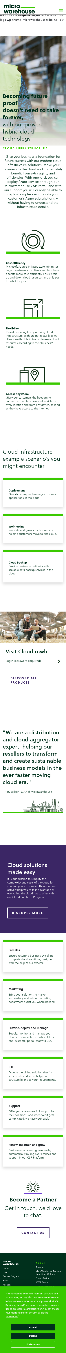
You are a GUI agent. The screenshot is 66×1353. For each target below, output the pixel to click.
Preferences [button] (12, 1316)
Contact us (33, 1233)
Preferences (33, 1344)
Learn (5, 1272)
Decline (33, 1336)
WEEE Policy (42, 1282)
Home (6, 1268)
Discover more (27, 913)
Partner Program (11, 1276)
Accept (33, 1327)
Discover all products (23, 680)
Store (5, 1280)
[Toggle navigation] (61, 10)
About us (7, 1284)
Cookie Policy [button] (35, 1309)
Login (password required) (23, 660)
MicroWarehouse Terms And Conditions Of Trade (49, 1273)
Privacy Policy (42, 1278)
